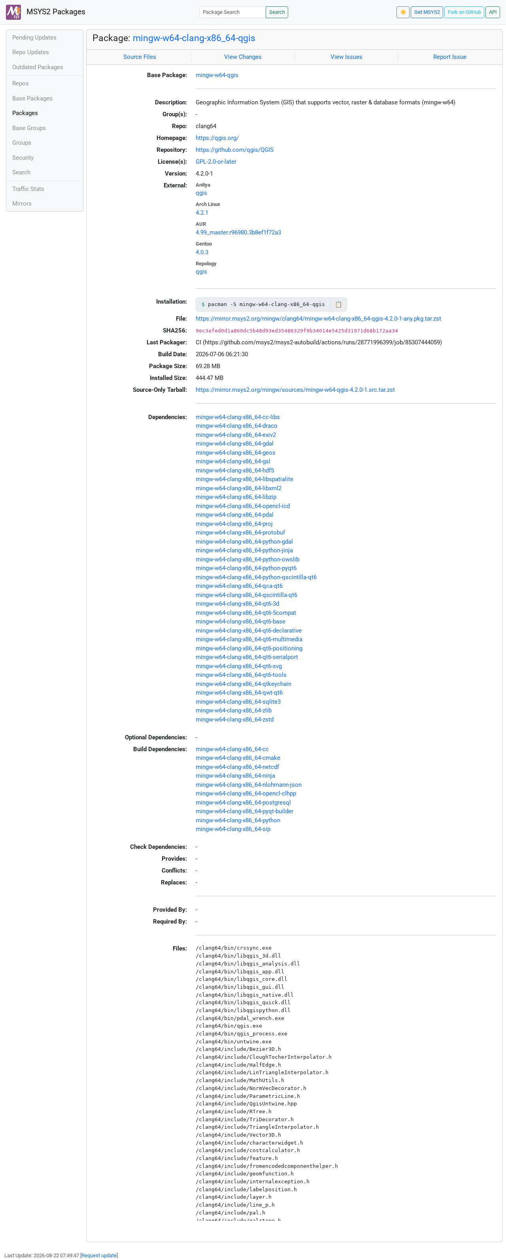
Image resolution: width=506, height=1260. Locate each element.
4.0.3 (202, 252)
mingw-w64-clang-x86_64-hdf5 (235, 470)
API (493, 12)
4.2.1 (202, 212)
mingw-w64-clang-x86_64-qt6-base (240, 621)
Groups (21, 142)
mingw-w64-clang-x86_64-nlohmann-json (249, 784)
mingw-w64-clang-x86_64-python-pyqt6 (246, 568)
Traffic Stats (28, 189)
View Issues (346, 56)
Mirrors (22, 203)
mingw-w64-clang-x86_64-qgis (194, 38)
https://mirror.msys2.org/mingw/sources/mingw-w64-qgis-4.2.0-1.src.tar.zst (295, 389)
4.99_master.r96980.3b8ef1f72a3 (238, 232)
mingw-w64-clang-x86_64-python (238, 820)
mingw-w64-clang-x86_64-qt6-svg (239, 666)
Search (277, 12)
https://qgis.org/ (217, 138)
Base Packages (32, 98)
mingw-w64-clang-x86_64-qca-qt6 (239, 585)
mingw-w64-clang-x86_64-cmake (238, 757)
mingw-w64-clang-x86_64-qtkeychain (243, 684)
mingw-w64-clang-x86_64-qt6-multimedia (249, 639)
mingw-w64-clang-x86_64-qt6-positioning (249, 648)
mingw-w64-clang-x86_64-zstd (235, 719)
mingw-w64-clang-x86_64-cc (232, 749)
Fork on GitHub (464, 12)
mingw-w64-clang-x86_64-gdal (235, 443)
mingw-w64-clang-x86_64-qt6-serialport (247, 657)
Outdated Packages (37, 67)
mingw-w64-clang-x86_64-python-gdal (244, 541)
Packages (25, 113)
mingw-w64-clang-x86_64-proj (234, 523)
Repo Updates (30, 52)
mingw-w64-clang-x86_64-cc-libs (238, 417)
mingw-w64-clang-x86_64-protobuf (240, 532)
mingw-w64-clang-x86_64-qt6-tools (241, 674)
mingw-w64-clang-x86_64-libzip (236, 497)
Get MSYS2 (427, 12)
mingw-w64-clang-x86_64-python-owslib (247, 559)
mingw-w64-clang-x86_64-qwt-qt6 (239, 692)
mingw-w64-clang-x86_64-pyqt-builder (244, 811)
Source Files (139, 56)
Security (23, 157)
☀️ (403, 12)
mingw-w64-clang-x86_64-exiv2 (236, 434)
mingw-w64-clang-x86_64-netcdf (237, 767)
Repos (20, 83)
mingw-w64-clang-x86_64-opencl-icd (243, 506)
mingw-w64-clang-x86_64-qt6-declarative (249, 630)
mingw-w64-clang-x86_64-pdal (235, 514)
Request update (99, 1255)
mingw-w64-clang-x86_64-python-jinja (244, 550)
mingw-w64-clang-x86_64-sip (233, 829)
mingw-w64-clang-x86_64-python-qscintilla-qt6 (256, 577)
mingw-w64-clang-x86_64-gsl (233, 461)
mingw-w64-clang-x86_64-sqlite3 (238, 701)
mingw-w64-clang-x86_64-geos (236, 452)
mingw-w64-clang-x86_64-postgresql (243, 802)
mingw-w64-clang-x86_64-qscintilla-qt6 (246, 595)
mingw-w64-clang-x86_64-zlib (234, 710)
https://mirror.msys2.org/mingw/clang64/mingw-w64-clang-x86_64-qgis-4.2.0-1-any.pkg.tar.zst (318, 318)
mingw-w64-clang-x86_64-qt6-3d (237, 603)
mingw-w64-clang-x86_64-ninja (235, 775)
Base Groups (29, 128)
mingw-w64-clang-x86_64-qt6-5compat (246, 612)
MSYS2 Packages (55, 12)
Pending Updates (34, 37)
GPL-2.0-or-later (216, 161)
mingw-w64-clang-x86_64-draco (237, 425)
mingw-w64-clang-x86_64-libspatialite (244, 479)
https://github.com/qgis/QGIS (235, 149)
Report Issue (449, 56)
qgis (201, 192)
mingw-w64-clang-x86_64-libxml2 (238, 488)
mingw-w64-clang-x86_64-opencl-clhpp (246, 793)
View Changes (243, 56)
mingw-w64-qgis (217, 75)
